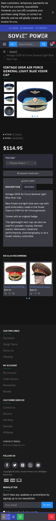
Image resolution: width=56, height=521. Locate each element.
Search (13, 51)
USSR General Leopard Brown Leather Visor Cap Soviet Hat (41, 287)
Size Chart (29, 181)
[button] (32, 116)
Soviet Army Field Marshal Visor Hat (15, 287)
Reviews (29, 187)
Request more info (29, 173)
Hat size (10, 157)
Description (12, 187)
